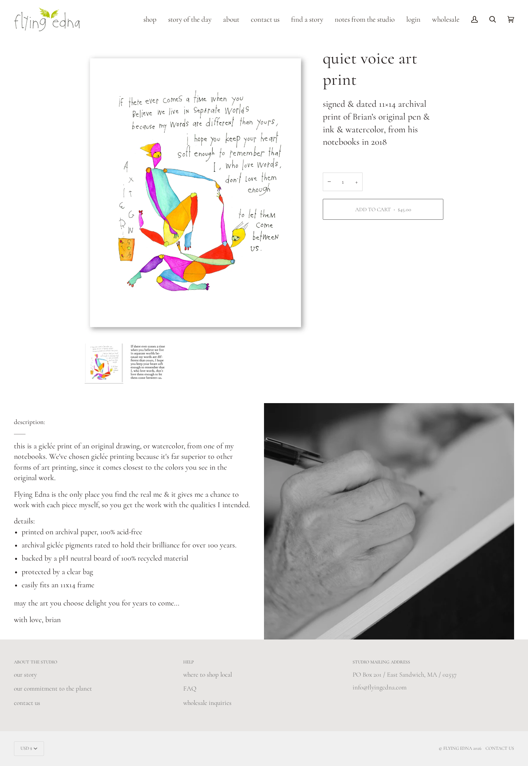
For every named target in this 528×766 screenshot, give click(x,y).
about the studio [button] (35, 662)
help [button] (188, 662)
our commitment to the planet (53, 688)
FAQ (189, 688)
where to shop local (207, 674)
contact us (27, 703)
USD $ (26, 748)
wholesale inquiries (207, 703)
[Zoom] (197, 194)
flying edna (457, 748)
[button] (150, 19)
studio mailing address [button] (381, 662)
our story (25, 674)
